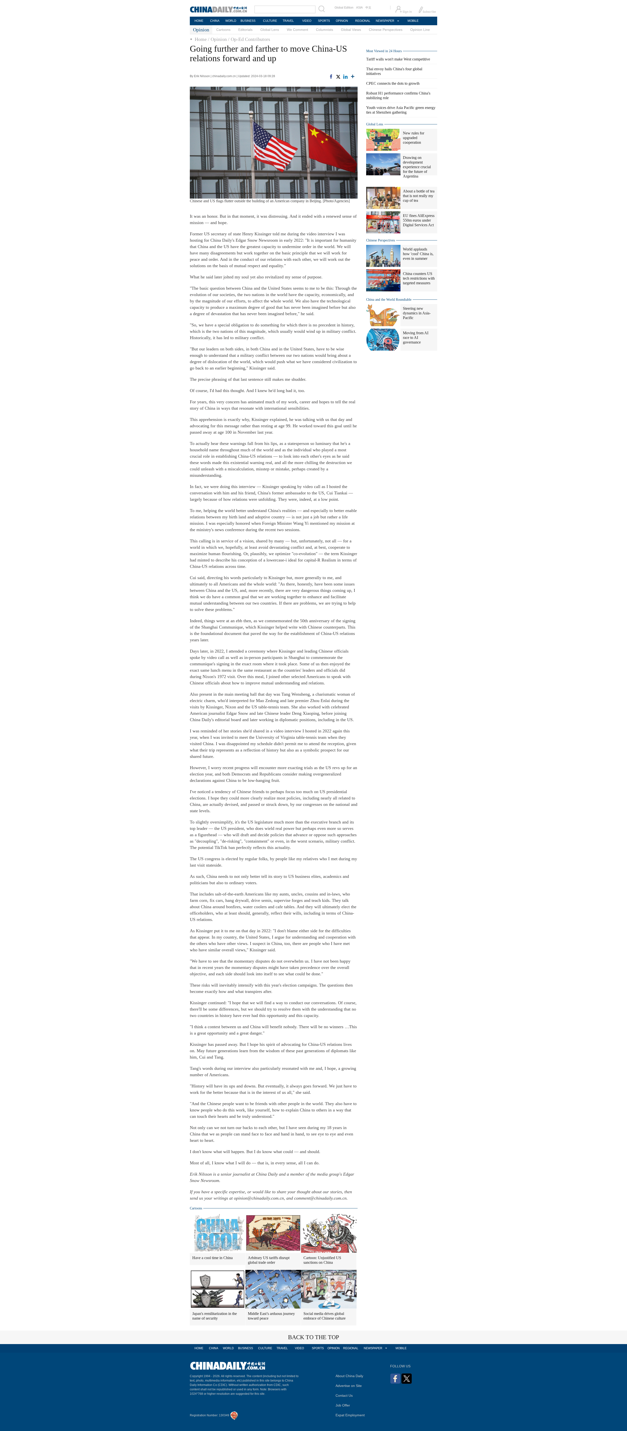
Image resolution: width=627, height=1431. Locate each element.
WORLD (230, 21)
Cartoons (223, 30)
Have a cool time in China (212, 1258)
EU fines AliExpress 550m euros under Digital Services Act (418, 220)
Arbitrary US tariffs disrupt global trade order (268, 1260)
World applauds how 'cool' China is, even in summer (418, 254)
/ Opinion (217, 39)
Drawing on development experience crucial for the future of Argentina (417, 166)
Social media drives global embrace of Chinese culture (324, 1316)
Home (201, 39)
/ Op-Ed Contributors (249, 39)
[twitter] (338, 76)
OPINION (342, 21)
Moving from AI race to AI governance (415, 337)
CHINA (214, 21)
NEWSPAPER (385, 21)
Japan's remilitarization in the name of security (214, 1316)
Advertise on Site (349, 1386)
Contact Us (344, 1395)
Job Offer (343, 1405)
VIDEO (306, 21)
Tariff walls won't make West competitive (398, 59)
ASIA (359, 7)
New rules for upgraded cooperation (413, 137)
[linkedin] (345, 76)
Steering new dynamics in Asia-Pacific (417, 313)
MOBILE (413, 21)
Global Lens (269, 30)
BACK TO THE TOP (313, 1337)
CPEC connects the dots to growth (393, 83)
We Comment (297, 30)
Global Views (351, 30)
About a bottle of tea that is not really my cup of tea (418, 196)
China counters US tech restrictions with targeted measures (419, 278)
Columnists (324, 30)
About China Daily (349, 1376)
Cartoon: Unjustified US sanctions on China (322, 1260)
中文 (368, 7)
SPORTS (324, 21)
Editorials (245, 30)
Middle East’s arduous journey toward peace (271, 1316)
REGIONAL (362, 21)
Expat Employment (350, 1415)
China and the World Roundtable (388, 299)
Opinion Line (420, 30)
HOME (198, 21)
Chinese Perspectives (385, 30)
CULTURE (270, 21)
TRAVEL (288, 21)
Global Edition (344, 7)
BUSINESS (248, 21)
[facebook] (331, 76)
